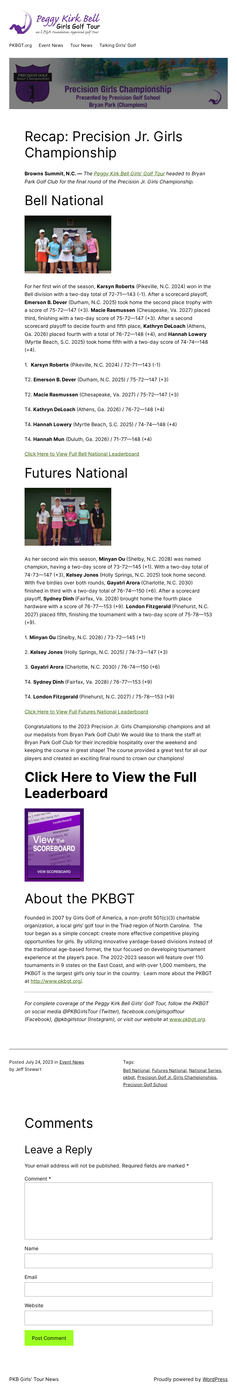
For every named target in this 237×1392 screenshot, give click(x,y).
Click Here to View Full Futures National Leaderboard (86, 712)
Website (34, 1305)
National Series (205, 1070)
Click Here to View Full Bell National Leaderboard (82, 454)
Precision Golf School (145, 1084)
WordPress (215, 1379)
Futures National (169, 1070)
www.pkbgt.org (187, 1019)
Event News (72, 1062)
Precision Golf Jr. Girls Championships (176, 1077)
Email (31, 1277)
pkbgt (129, 1077)
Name (31, 1248)
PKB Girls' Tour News (34, 1379)
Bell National (136, 1070)
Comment (38, 1179)
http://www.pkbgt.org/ (56, 981)
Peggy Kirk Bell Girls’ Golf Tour (129, 173)
